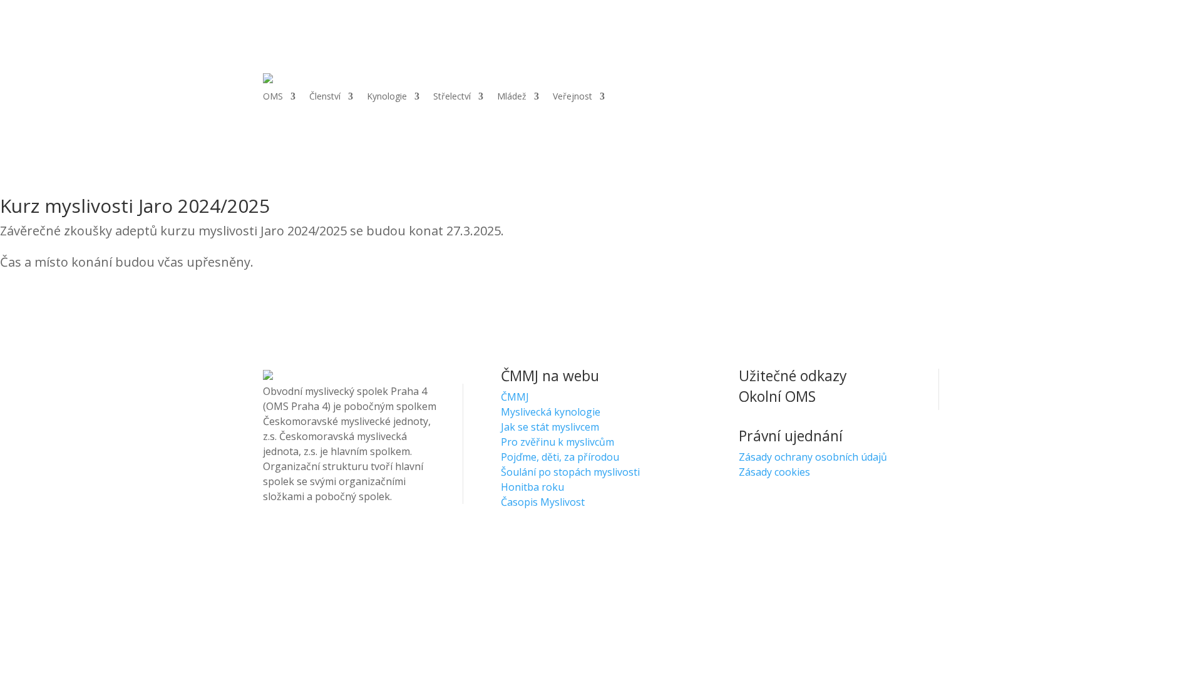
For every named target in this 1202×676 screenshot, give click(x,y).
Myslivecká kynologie (550, 412)
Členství (325, 97)
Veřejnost (572, 97)
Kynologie (387, 97)
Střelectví (452, 97)
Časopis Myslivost (543, 502)
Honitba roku (532, 487)
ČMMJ (515, 397)
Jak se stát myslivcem (550, 427)
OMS (273, 97)
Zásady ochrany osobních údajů (813, 457)
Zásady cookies (774, 472)
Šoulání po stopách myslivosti (570, 472)
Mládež (512, 97)
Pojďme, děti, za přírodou (560, 457)
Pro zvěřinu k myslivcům (557, 442)
